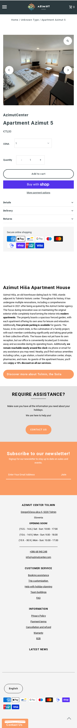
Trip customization (38, 580)
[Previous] (9, 70)
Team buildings (38, 592)
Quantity (7, 159)
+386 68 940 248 (38, 551)
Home (14, 19)
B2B (38, 638)
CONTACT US (38, 429)
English (13, 688)
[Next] (68, 70)
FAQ (38, 597)
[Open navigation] (9, 7)
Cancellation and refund (38, 627)
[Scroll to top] (69, 718)
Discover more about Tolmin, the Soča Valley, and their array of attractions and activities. (35, 376)
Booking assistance (38, 575)
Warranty (38, 632)
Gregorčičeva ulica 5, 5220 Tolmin (38, 512)
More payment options (38, 192)
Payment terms (38, 621)
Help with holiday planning (38, 586)
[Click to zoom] (68, 41)
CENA (6, 143)
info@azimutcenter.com (38, 557)
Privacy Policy (38, 615)
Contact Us (13, 724)
